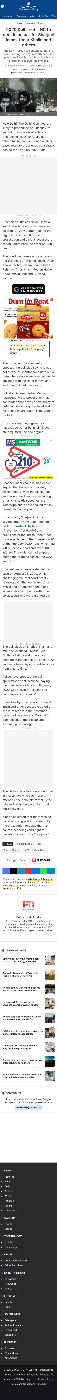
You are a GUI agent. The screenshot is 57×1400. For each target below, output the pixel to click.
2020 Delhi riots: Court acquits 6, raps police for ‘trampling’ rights (28, 349)
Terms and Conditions (23, 1383)
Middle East (43, 16)
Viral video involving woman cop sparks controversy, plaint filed (20, 960)
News (33, 23)
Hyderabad (7, 16)
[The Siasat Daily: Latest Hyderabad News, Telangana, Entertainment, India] (28, 6)
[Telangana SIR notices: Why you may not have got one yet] (50, 1047)
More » (51, 930)
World (8, 1196)
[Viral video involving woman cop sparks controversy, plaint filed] (50, 960)
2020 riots (38, 150)
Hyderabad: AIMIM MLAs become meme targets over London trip (21, 989)
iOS (19, 888)
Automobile (11, 1357)
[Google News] (16, 860)
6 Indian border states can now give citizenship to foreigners (22, 1061)
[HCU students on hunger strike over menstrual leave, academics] (50, 1032)
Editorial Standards (27, 1374)
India (32, 16)
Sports (8, 1288)
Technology (11, 1247)
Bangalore (10, 1334)
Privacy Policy (45, 1379)
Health (8, 1302)
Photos (8, 1223)
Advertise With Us (14, 1379)
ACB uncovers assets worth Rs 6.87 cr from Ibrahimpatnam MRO (22, 1076)
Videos (8, 1228)
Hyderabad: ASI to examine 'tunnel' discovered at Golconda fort (21, 1018)
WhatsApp (34, 879)
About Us (9, 1374)
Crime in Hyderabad (16, 1260)
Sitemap (41, 1383)
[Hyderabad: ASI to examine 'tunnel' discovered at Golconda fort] (50, 1018)
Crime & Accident (14, 1265)
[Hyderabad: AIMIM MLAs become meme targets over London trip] (50, 989)
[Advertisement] (28, 185)
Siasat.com (22, 23)
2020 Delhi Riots (25, 844)
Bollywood (10, 1278)
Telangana (21, 16)
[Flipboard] (41, 860)
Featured (9, 1176)
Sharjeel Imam (12, 136)
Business (9, 1348)
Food (7, 1306)
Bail (40, 844)
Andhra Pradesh (13, 1325)
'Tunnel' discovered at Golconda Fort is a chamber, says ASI (20, 974)
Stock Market (12, 1353)
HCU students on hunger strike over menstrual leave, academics (22, 1032)
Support (30, 1379)
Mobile (8, 1242)
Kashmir (9, 1205)
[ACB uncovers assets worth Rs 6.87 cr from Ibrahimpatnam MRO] (50, 1076)
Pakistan (9, 1200)
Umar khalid (40, 850)
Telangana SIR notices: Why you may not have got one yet (20, 1047)
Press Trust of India (16, 66)
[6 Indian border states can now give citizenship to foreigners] (50, 1061)
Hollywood (11, 1283)
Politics (9, 1191)
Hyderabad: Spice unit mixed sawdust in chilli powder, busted (20, 1003)
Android (7, 888)
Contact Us (46, 1374)
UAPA (26, 850)
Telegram (48, 879)
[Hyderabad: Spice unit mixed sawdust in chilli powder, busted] (50, 1003)
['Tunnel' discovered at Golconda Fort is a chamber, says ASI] (50, 975)
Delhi (12, 885)
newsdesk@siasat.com (28, 1107)
